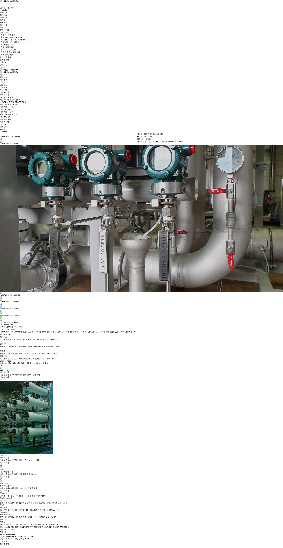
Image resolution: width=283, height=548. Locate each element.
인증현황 (3, 22)
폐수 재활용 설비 (6, 112)
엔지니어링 (4, 30)
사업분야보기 (5, 322)
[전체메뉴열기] (0, 4)
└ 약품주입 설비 (7, 55)
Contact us (16, 322)
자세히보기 (4, 377)
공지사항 (3, 65)
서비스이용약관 (143, 134)
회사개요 (3, 15)
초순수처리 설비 (6, 97)
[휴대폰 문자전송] (0, 6)
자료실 (2, 67)
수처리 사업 (4, 32)
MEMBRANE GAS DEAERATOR (13, 102)
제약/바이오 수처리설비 (9, 104)
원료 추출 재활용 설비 (8, 114)
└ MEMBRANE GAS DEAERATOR (14, 40)
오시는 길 (4, 25)
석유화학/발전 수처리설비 (10, 100)
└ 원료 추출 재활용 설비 (10, 52)
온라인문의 (4, 60)
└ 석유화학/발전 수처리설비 (11, 37)
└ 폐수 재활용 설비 (8, 50)
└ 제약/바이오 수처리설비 (10, 42)
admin (4, 10)
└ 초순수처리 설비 (7, 35)
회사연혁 (3, 17)
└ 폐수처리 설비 (7, 47)
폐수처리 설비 (5, 109)
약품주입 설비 (5, 117)
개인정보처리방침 (156, 134)
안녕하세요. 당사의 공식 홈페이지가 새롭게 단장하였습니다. (23, 524)
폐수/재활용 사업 (6, 45)
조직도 (2, 20)
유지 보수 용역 (5, 57)
